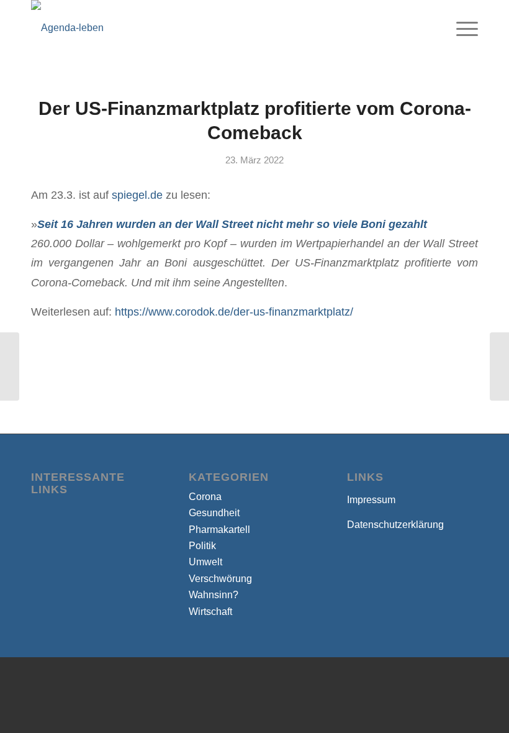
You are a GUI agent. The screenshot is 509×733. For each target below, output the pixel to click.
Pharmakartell (219, 529)
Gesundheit (214, 513)
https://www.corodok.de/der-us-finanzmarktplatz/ (234, 311)
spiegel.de (137, 194)
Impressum (371, 499)
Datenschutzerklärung (395, 524)
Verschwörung (220, 578)
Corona (205, 496)
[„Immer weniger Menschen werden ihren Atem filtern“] (9, 366)
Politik (202, 545)
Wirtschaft (210, 611)
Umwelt (205, 562)
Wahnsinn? (213, 595)
